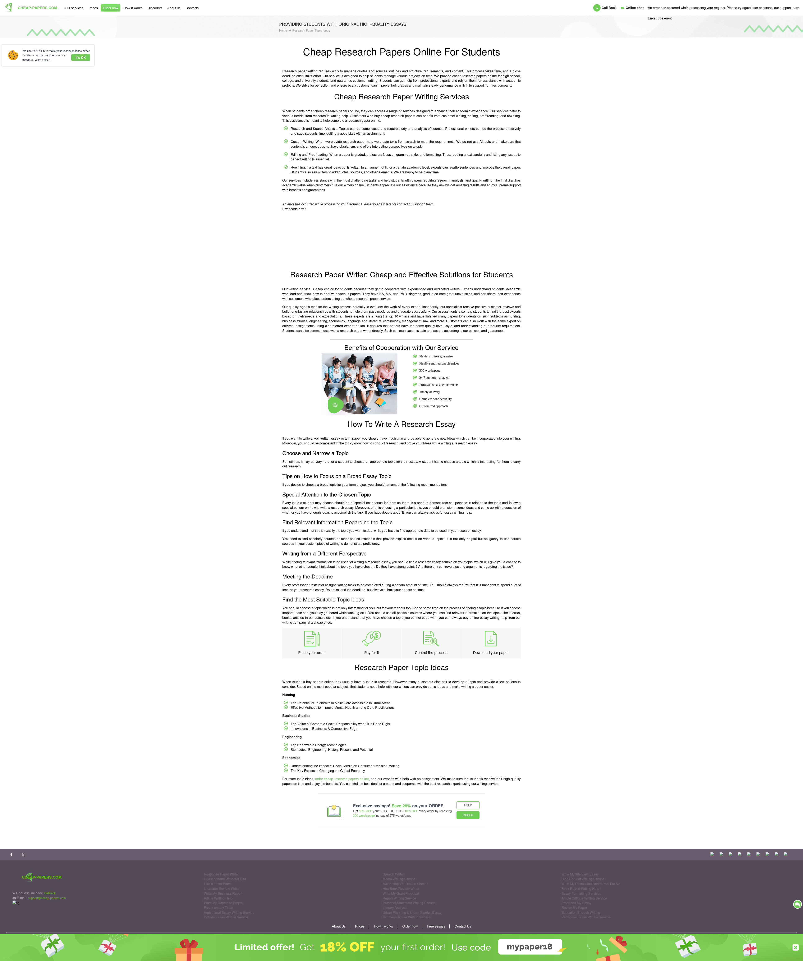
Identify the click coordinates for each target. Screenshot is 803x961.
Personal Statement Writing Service (409, 902)
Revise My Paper (574, 907)
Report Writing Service (399, 898)
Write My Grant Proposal (401, 893)
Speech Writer (393, 874)
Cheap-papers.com (37, 7)
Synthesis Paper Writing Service (407, 917)
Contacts (192, 7)
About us (173, 7)
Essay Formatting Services (581, 893)
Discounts (154, 7)
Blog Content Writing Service (582, 879)
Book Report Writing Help (580, 888)
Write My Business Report (223, 893)
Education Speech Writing (580, 912)
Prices (93, 7)
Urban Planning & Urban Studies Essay (412, 912)
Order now (110, 7)
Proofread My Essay (576, 902)
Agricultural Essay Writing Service (229, 912)
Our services (74, 7)
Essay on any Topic (218, 907)
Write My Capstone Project (223, 902)
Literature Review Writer (222, 888)
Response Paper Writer (221, 874)
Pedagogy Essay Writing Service (585, 917)
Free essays (436, 926)
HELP (468, 805)
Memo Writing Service (399, 879)
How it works (132, 7)
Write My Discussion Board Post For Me (590, 883)
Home (283, 30)
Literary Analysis (395, 907)
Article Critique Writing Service (584, 898)
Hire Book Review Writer (401, 888)
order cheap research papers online (342, 778)
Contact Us (463, 926)
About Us (339, 926)
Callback (50, 893)
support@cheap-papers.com (47, 898)
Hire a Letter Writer (218, 883)
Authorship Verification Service (405, 883)
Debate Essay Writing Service (226, 917)
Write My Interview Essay (580, 874)
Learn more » (42, 59)
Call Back (609, 7)
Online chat (635, 7)
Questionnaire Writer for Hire (225, 879)
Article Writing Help (218, 898)
